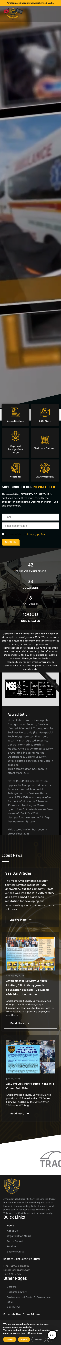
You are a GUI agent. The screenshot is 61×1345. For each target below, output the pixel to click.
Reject (24, 1339)
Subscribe (10, 542)
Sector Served (15, 1241)
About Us (12, 1230)
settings (37, 1333)
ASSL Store (45, 421)
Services (11, 1246)
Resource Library (17, 1291)
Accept (10, 1339)
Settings (39, 1339)
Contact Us (13, 1306)
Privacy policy (36, 534)
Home (10, 1225)
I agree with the (24, 534)
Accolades (15, 476)
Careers (11, 1286)
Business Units (15, 1251)
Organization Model (19, 1235)
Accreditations (15, 421)
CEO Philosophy (45, 476)
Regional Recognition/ (15, 448)
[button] (52, 1336)
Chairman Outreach (45, 448)
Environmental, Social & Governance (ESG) (28, 1299)
